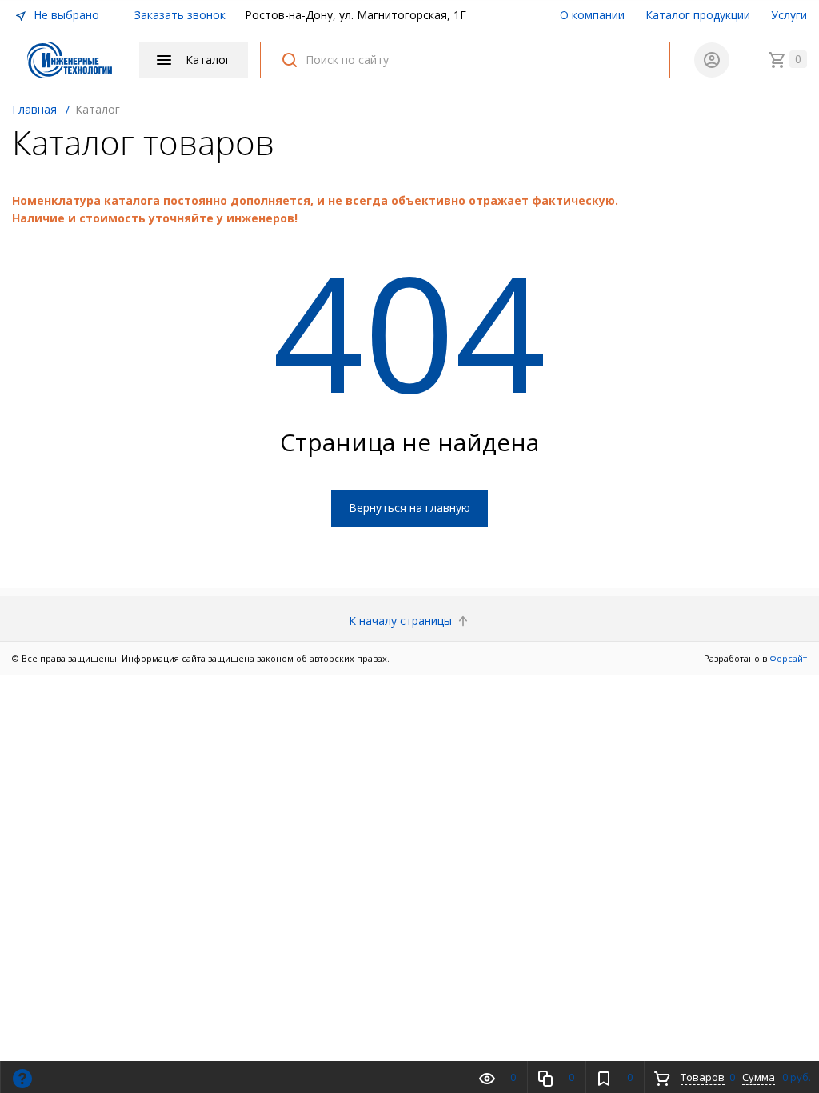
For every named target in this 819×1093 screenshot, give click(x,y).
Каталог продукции (697, 14)
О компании (592, 14)
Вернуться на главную (409, 507)
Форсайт (788, 658)
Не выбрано (64, 14)
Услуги (789, 14)
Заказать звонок (180, 14)
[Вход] (711, 60)
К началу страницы (402, 620)
